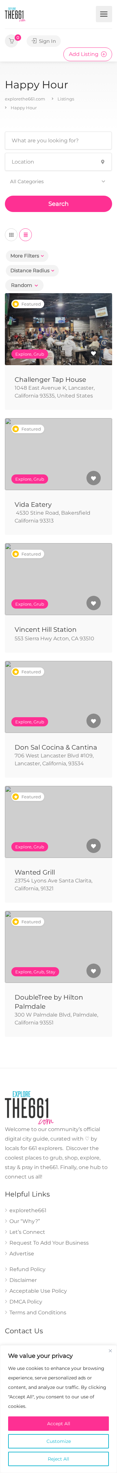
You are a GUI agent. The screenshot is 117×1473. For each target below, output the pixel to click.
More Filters (24, 256)
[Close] (110, 1351)
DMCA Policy (25, 1302)
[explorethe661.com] (15, 14)
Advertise (21, 1254)
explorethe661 (27, 1210)
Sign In (47, 41)
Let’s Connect (27, 1232)
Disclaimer (23, 1280)
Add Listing (84, 54)
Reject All (58, 1459)
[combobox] (24, 285)
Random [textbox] (21, 285)
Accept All (58, 1424)
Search (58, 203)
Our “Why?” (24, 1221)
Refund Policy (27, 1269)
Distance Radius (29, 270)
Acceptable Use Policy (38, 1291)
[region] (58, 1409)
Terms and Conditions (37, 1312)
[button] (58, 181)
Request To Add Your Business (49, 1243)
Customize (58, 1441)
